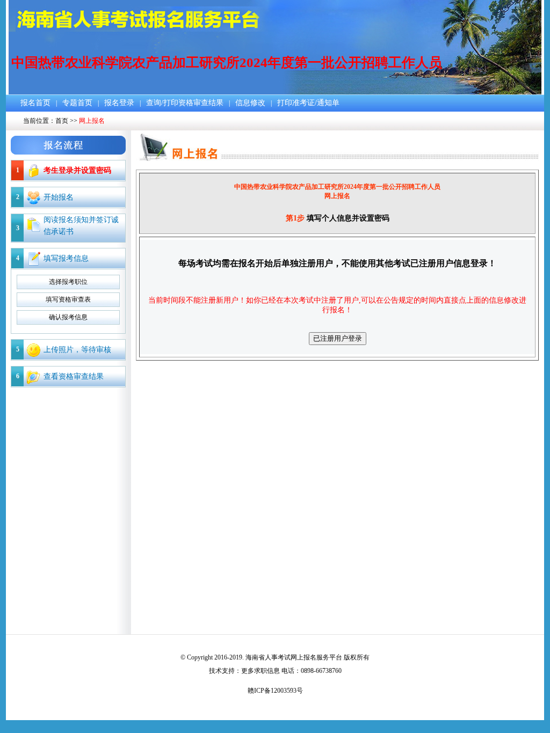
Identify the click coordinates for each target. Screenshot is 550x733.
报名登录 (119, 103)
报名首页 (35, 103)
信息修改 (250, 103)
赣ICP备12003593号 (275, 690)
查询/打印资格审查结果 (184, 103)
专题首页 (77, 103)
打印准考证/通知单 (308, 103)
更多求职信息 (260, 671)
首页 (61, 120)
